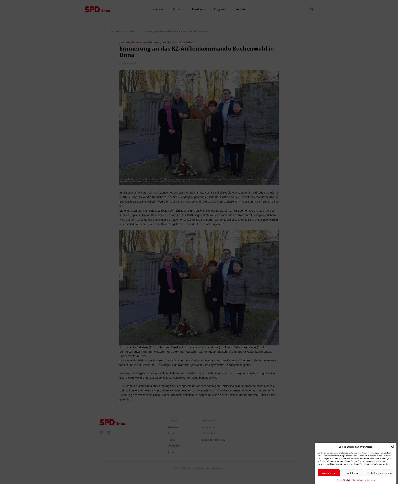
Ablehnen (352, 473)
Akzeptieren (329, 473)
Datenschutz (357, 480)
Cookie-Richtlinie (344, 480)
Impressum (370, 480)
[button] (391, 446)
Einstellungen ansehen (379, 473)
